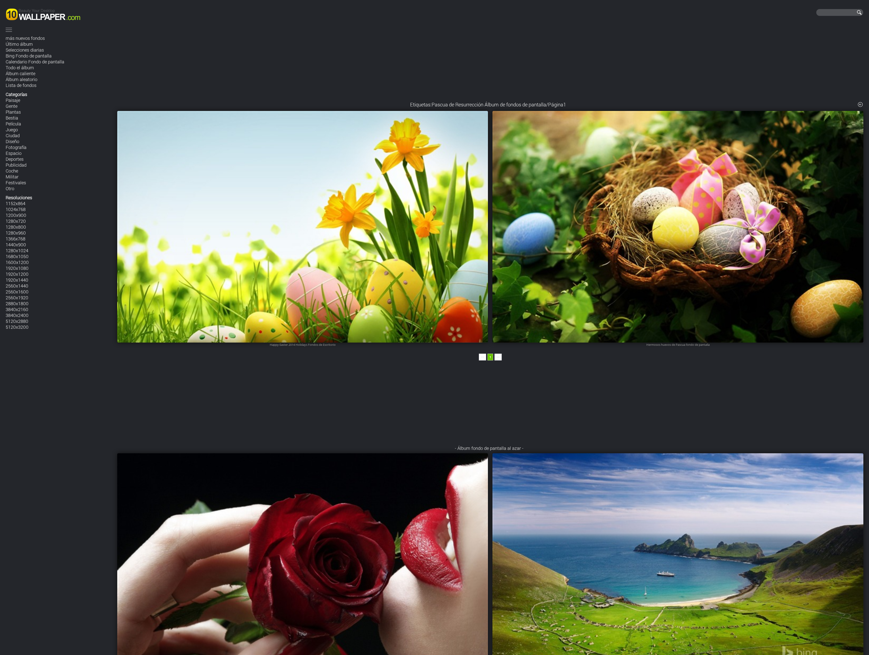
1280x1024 (17, 250)
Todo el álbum (20, 67)
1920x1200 (17, 274)
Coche (12, 171)
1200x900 (16, 215)
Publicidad (16, 165)
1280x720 (16, 221)
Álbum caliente (20, 73)
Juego (12, 129)
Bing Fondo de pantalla (29, 56)
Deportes (15, 159)
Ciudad (13, 135)
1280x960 (16, 233)
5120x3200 (17, 327)
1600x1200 (17, 262)
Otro (10, 188)
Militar (12, 177)
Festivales (16, 182)
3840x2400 (17, 315)
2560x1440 (17, 286)
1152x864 (15, 203)
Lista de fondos (21, 85)
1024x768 (16, 209)
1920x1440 (17, 280)
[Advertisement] (490, 65)
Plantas (13, 112)
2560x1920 (17, 297)
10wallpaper (58, 12)
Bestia (12, 118)
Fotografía (16, 147)
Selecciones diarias (25, 50)
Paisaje (13, 100)
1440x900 (16, 244)
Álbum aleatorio (21, 79)
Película (13, 124)
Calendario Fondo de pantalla (35, 62)
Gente (11, 106)
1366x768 (15, 239)
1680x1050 (17, 256)
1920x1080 (17, 268)
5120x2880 (17, 321)
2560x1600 (17, 292)
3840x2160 (17, 309)
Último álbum (19, 44)
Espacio (13, 153)
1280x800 (16, 227)
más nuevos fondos (25, 38)
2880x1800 (17, 303)
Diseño (12, 141)
